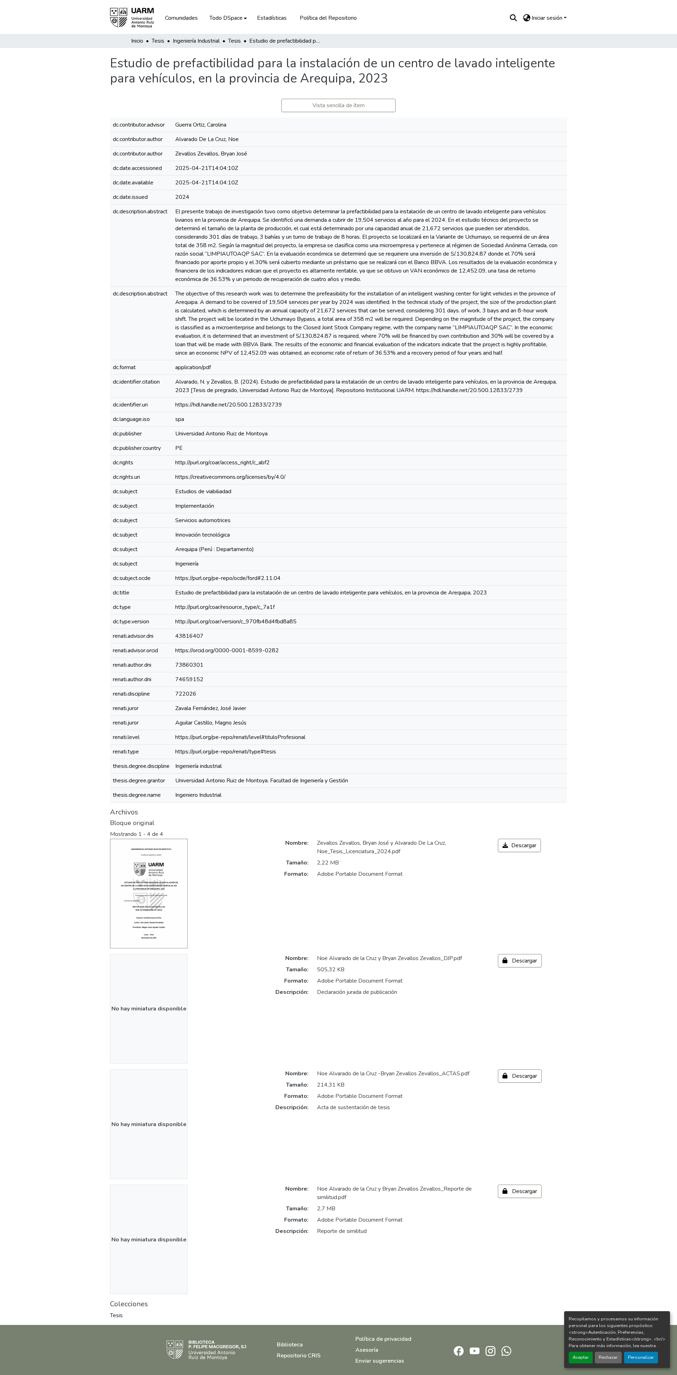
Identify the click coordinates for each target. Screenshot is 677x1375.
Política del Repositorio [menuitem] (328, 18)
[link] (519, 845)
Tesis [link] (158, 41)
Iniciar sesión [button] (548, 18)
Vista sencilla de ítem (338, 105)
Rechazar (608, 1357)
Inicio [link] (137, 41)
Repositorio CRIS (299, 1355)
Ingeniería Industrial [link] (196, 41)
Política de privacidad (383, 1339)
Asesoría (366, 1350)
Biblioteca (290, 1345)
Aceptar (581, 1357)
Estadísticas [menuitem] (272, 18)
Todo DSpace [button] (226, 18)
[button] (137, 18)
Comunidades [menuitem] (181, 18)
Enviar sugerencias (379, 1361)
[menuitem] (227, 18)
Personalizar (641, 1357)
